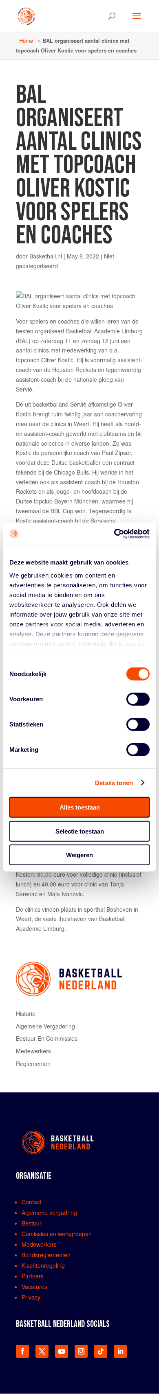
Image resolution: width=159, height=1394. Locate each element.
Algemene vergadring (49, 1212)
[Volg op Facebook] (22, 1351)
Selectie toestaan (79, 830)
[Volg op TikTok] (100, 1351)
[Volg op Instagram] (81, 1351)
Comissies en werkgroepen (57, 1234)
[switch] (138, 699)
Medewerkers (33, 1051)
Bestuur (32, 1223)
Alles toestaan (80, 807)
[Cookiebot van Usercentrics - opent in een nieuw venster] (114, 533)
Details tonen (114, 782)
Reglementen (33, 1063)
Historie (25, 1013)
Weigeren (79, 854)
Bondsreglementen (46, 1255)
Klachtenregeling (43, 1265)
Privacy (31, 1297)
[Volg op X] (42, 1351)
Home (26, 40)
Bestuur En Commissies (46, 1038)
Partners (33, 1276)
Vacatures (34, 1286)
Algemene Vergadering (45, 1026)
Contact (32, 1202)
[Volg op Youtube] (61, 1351)
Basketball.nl (45, 256)
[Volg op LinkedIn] (120, 1351)
